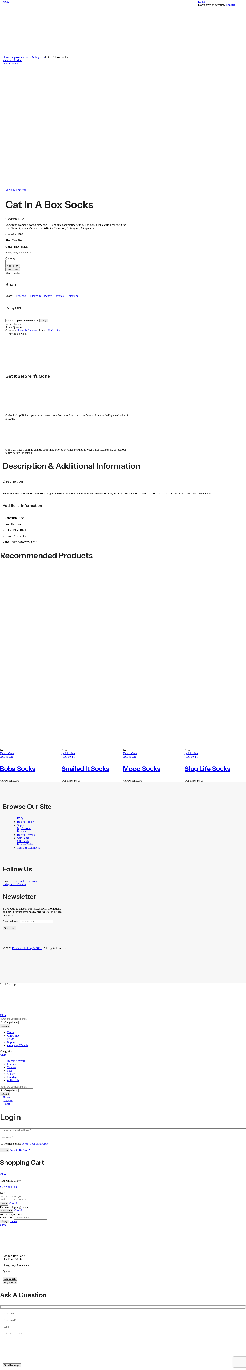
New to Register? (20, 1149)
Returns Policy (25, 821)
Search (5, 1026)
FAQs (20, 818)
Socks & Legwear (34, 57)
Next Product (10, 63)
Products (22, 831)
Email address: (11, 921)
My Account (24, 828)
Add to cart (12, 265)
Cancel (13, 1203)
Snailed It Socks (85, 769)
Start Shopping (8, 1186)
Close (3, 1015)
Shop (13, 57)
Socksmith (54, 330)
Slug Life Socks (207, 769)
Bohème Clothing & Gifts (27, 948)
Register (230, 4)
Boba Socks (17, 769)
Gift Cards (23, 841)
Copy (43, 320)
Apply (4, 1221)
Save (4, 1203)
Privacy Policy (25, 844)
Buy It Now (12, 269)
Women (20, 57)
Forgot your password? (35, 1143)
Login (201, 1)
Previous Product (12, 60)
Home (6, 57)
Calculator (6, 1210)
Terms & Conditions (28, 847)
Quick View (7, 753)
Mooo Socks (141, 769)
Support (21, 825)
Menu (6, 1)
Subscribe (9, 928)
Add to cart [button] (6, 756)
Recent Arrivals (26, 834)
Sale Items (23, 837)
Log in (4, 1150)
